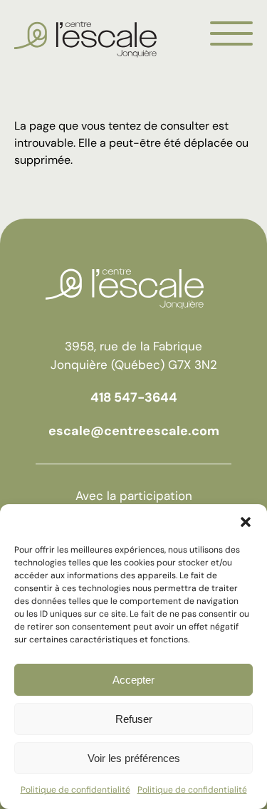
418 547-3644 (133, 397)
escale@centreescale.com (133, 430)
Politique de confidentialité (75, 789)
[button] (246, 522)
